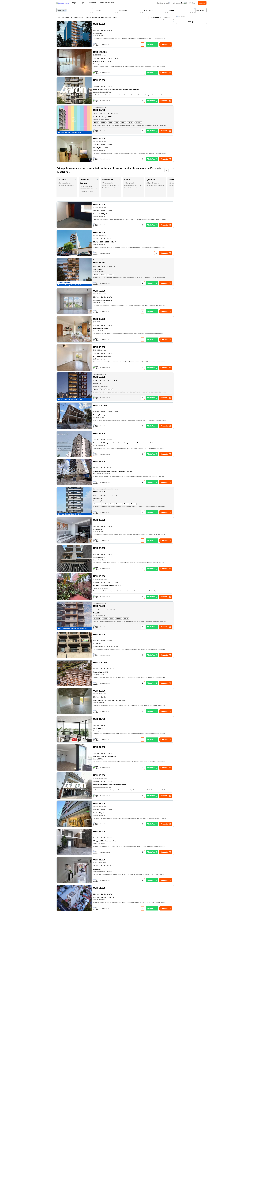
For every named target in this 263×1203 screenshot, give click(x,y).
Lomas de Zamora (84, 181)
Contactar (164, 44)
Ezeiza (172, 180)
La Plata (62, 180)
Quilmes (150, 180)
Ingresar (202, 3)
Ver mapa (190, 22)
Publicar (192, 3)
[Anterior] (166, 170)
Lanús (127, 180)
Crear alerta (154, 17)
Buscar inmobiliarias (106, 3)
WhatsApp (151, 44)
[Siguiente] (172, 170)
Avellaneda (107, 180)
